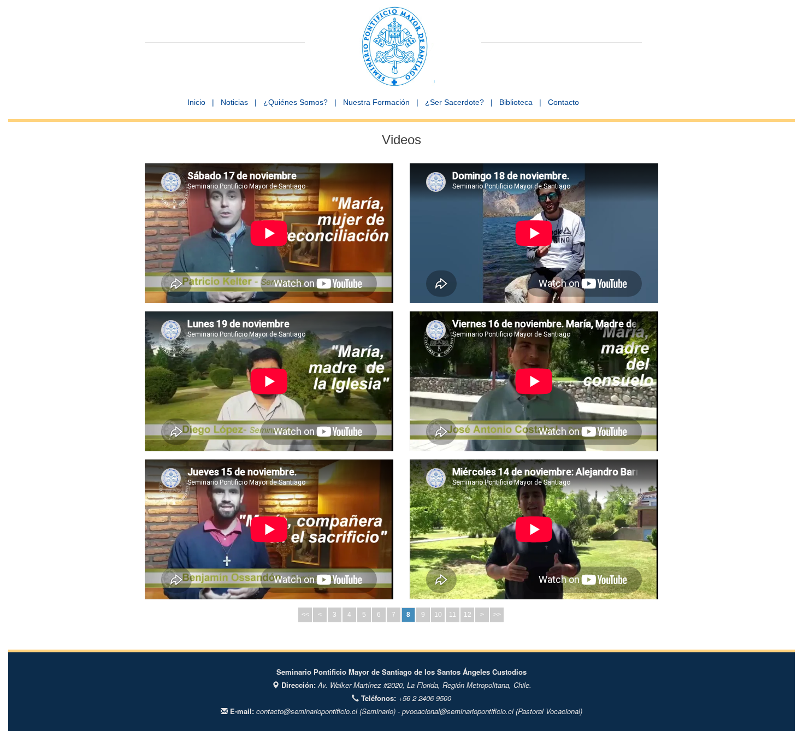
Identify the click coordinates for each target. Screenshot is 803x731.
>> (497, 614)
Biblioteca (516, 102)
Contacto (563, 102)
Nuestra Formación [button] (376, 102)
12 (467, 614)
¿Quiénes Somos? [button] (295, 102)
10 (438, 614)
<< (305, 614)
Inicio (196, 102)
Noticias (234, 102)
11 (452, 614)
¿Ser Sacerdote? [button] (454, 102)
